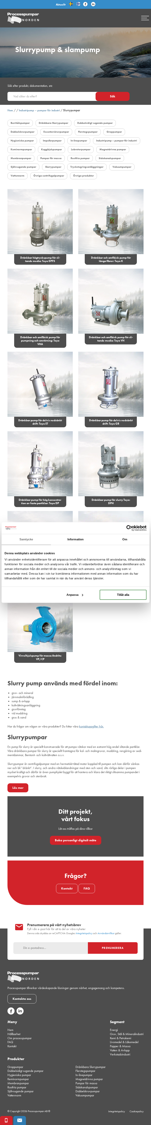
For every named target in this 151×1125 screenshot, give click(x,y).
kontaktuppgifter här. (91, 726)
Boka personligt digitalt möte (75, 840)
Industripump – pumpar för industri (39, 110)
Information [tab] (75, 539)
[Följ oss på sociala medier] (11, 1013)
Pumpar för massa (86, 1083)
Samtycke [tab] (26, 539)
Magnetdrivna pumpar (89, 1079)
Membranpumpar (18, 1083)
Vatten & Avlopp (120, 1050)
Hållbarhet (13, 1034)
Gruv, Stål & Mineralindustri (127, 1034)
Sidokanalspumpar (87, 1087)
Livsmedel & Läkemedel (124, 1042)
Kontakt (67, 888)
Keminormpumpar (18, 1079)
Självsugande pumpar (20, 1091)
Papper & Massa (120, 1046)
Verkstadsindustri (120, 1054)
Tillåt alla (123, 594)
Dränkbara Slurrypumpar (91, 1067)
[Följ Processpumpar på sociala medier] (85, 4)
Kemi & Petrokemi (120, 1038)
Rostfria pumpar (16, 1087)
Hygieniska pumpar (19, 1075)
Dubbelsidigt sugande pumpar (25, 1071)
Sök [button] (112, 96)
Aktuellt (60, 4)
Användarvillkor (106, 933)
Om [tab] (124, 539)
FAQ (87, 888)
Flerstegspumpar (85, 1071)
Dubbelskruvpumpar (88, 1091)
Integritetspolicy (84, 933)
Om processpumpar (19, 1038)
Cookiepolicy (137, 1111)
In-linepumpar (84, 1075)
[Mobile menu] (145, 18)
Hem (10, 110)
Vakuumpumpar (85, 1095)
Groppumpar (15, 1067)
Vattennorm (14, 1095)
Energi (114, 1030)
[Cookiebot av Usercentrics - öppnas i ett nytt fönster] (129, 528)
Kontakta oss (22, 999)
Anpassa (72, 594)
